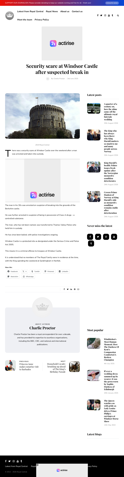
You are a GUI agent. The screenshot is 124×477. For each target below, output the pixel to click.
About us (64, 11)
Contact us (77, 11)
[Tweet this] (67, 289)
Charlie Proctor (59, 78)
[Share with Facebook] (64, 289)
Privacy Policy (42, 19)
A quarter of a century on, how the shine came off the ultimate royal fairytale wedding (110, 112)
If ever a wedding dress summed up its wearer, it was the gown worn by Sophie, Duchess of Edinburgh (111, 380)
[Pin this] (74, 289)
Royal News (52, 11)
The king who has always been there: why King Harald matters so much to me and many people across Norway (111, 141)
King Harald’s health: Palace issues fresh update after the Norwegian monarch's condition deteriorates (111, 171)
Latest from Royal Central (30, 11)
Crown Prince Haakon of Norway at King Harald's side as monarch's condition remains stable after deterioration (111, 202)
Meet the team (24, 19)
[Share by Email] (78, 289)
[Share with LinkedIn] (71, 289)
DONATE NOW (112, 3)
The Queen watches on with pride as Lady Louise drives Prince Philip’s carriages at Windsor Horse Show (111, 411)
